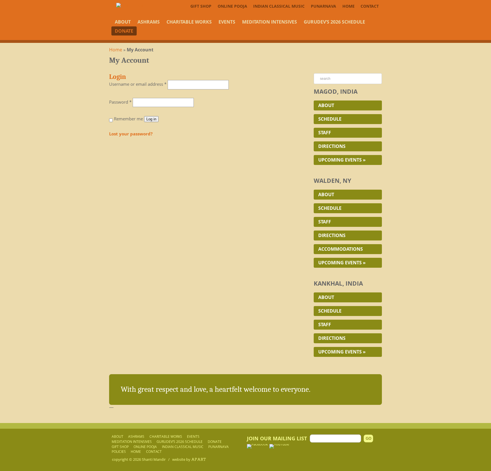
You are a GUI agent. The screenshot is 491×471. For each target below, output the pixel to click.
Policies (119, 451)
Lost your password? (131, 134)
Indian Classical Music (279, 6)
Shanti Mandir (154, 459)
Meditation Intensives (269, 22)
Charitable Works (189, 22)
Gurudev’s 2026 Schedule (334, 22)
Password (120, 102)
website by (189, 459)
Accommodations (340, 249)
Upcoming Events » (342, 160)
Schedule (330, 119)
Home (348, 6)
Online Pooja (232, 6)
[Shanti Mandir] (134, 5)
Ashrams (149, 22)
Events (227, 22)
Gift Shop (200, 6)
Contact (370, 6)
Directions (332, 146)
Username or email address (138, 84)
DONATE (124, 31)
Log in (151, 119)
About (123, 22)
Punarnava (323, 6)
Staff (324, 132)
